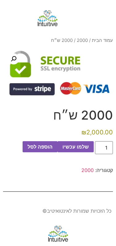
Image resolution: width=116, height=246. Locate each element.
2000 (82, 40)
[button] (105, 18)
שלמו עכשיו (75, 147)
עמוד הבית (102, 40)
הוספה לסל (40, 147)
